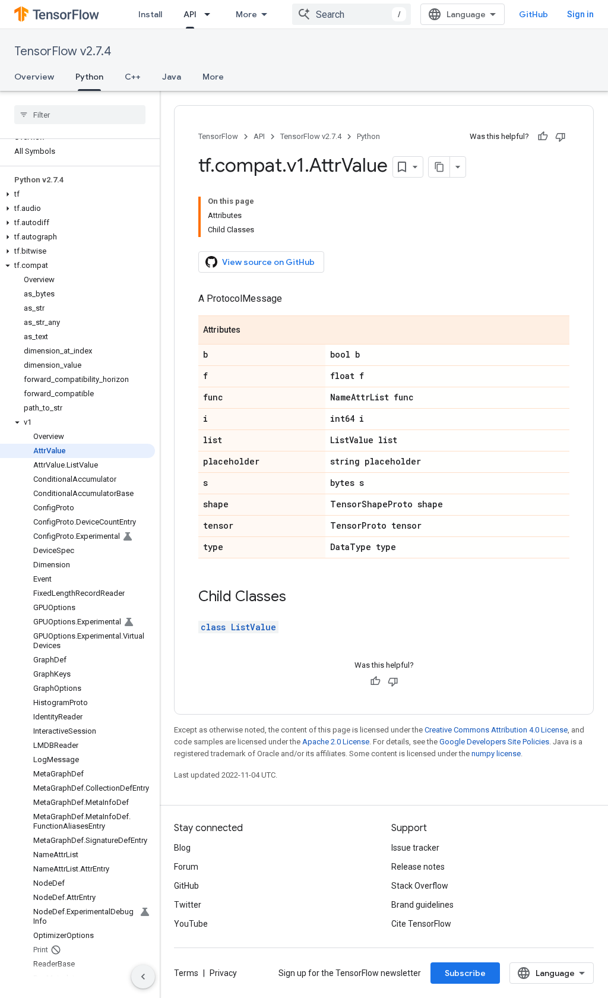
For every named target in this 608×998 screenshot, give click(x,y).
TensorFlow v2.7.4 (62, 51)
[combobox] (351, 14)
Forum (186, 866)
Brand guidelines (422, 904)
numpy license (496, 753)
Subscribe (465, 973)
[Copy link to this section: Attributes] (252, 331)
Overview (34, 76)
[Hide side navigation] (143, 976)
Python (89, 76)
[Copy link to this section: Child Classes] (298, 597)
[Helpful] (543, 137)
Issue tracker (415, 847)
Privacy (223, 973)
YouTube (191, 923)
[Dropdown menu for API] (211, 14)
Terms (186, 973)
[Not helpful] (560, 137)
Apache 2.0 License (335, 741)
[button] (77, 194)
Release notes (418, 866)
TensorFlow (218, 136)
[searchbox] (79, 114)
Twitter (187, 904)
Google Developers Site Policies (494, 741)
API (190, 14)
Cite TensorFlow (421, 923)
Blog (182, 847)
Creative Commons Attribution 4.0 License (496, 729)
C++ (133, 76)
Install (150, 14)
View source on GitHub (268, 262)
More (246, 14)
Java (171, 76)
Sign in (580, 14)
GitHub (533, 14)
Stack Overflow (419, 885)
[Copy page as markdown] (439, 167)
